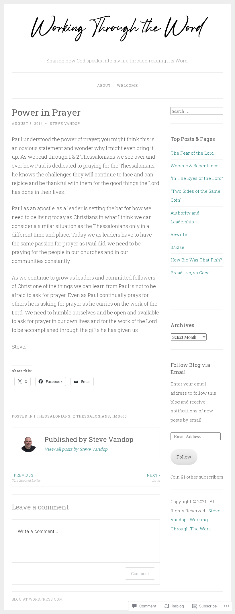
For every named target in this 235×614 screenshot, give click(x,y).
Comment (140, 573)
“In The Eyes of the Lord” (197, 178)
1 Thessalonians (52, 416)
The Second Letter (26, 478)
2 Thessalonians (91, 416)
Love (153, 478)
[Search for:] (198, 111)
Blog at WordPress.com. (38, 599)
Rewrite (179, 234)
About (104, 85)
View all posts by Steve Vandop (75, 449)
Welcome (127, 85)
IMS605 (119, 416)
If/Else (177, 247)
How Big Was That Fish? (196, 260)
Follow (184, 457)
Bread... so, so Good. (191, 272)
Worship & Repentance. (195, 165)
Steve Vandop (65, 123)
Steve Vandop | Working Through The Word (195, 520)
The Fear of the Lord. (193, 153)
